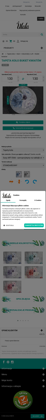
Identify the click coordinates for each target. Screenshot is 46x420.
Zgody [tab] (8, 200)
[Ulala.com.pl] (23, 25)
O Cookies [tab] (37, 200)
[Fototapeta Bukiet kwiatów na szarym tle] (34, 257)
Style (18, 54)
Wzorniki (38, 6)
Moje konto (7, 380)
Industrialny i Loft (27, 54)
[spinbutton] (10, 78)
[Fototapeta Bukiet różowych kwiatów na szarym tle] (12, 286)
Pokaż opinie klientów (12, 341)
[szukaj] (41, 34)
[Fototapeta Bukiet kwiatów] (12, 257)
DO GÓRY (36, 416)
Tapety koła (11, 54)
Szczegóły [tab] (22, 200)
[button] (18, 77)
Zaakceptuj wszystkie (34, 225)
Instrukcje (28, 6)
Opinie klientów (11, 10)
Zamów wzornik (36, 154)
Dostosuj (10, 225)
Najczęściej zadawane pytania (30, 10)
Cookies (40, 18)
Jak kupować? (17, 6)
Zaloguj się (24, 41)
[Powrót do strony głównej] (3, 54)
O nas (7, 6)
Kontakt (23, 14)
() (7, 41)
